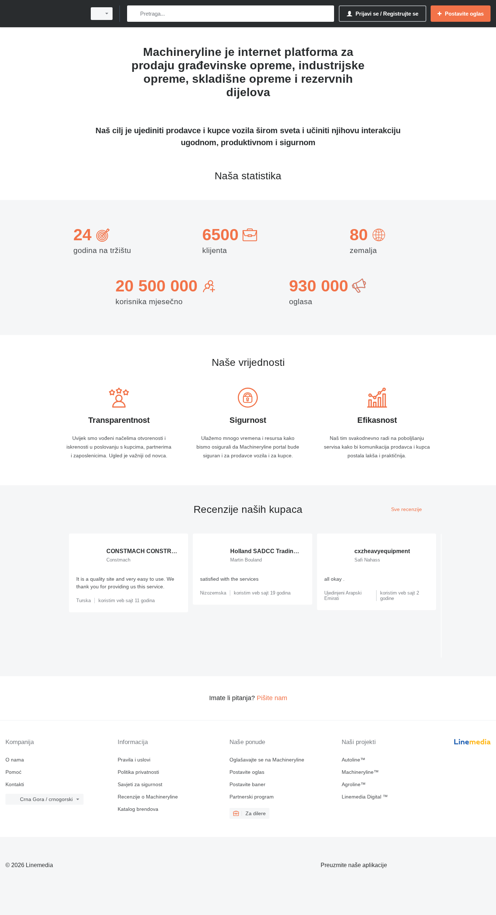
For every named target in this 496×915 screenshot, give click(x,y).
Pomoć (13, 772)
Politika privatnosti (138, 772)
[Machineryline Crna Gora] (43, 13)
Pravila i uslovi (134, 760)
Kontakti (14, 784)
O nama (14, 760)
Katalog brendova (138, 809)
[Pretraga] (134, 13)
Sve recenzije (406, 509)
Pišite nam (272, 698)
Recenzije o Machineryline (148, 797)
